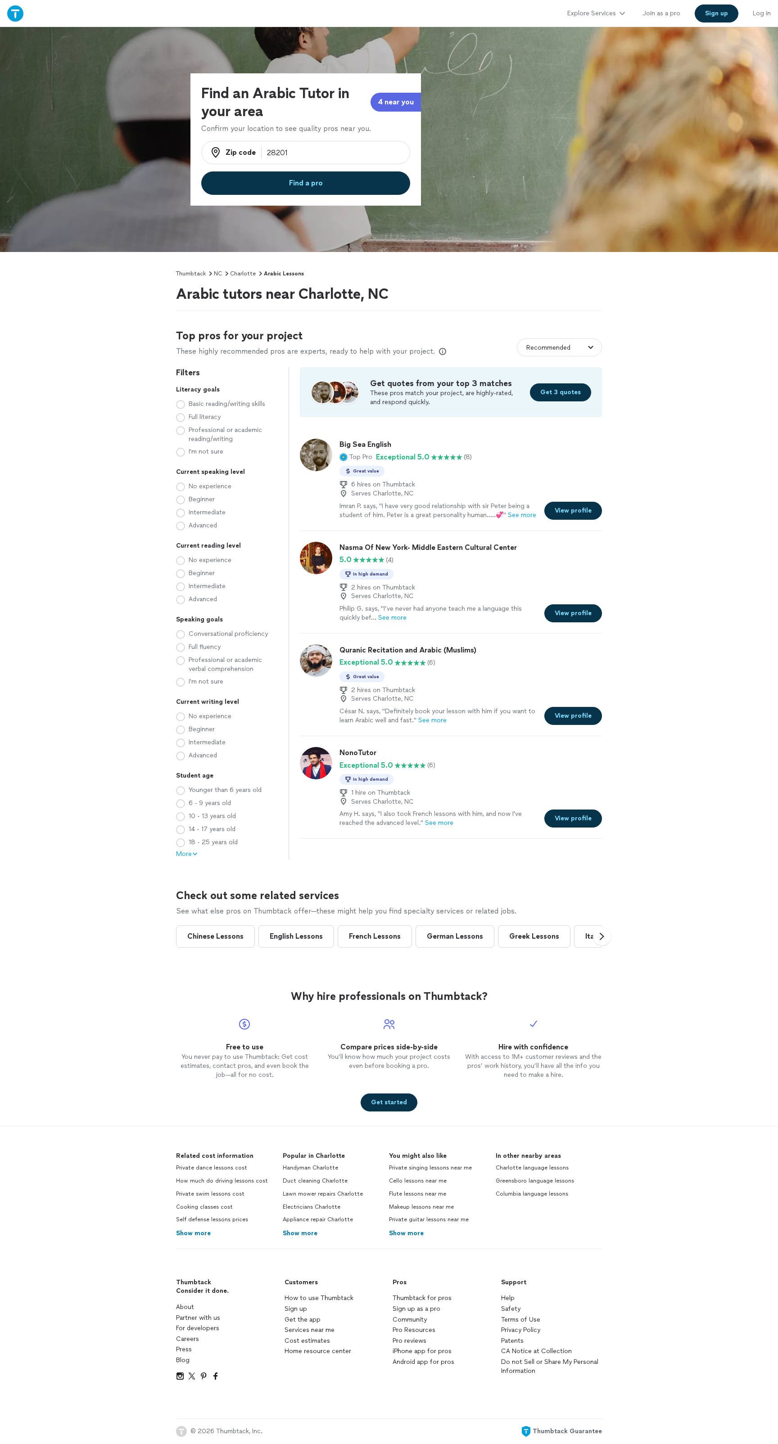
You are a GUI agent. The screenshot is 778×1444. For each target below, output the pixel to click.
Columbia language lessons (532, 1194)
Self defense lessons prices (212, 1219)
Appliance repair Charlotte (318, 1219)
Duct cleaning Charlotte (315, 1181)
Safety (510, 1309)
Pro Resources (414, 1330)
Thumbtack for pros (422, 1298)
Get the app (303, 1319)
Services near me (310, 1330)
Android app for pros (423, 1362)
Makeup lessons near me (421, 1207)
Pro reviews (409, 1341)
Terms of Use (520, 1319)
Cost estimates (307, 1341)
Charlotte (243, 273)
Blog (183, 1360)
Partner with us (198, 1318)
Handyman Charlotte (310, 1168)
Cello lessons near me (418, 1181)
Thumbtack (191, 273)
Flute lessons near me (417, 1194)
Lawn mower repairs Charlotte (323, 1194)
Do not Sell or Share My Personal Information (549, 1366)
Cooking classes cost (204, 1207)
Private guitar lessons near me (429, 1219)
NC (218, 273)
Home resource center (318, 1351)
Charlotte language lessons (532, 1168)
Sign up (296, 1309)
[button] (355, 457)
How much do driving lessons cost (222, 1181)
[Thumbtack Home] (15, 13)
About (185, 1307)
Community (410, 1319)
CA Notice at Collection (536, 1351)
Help (508, 1298)
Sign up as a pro (416, 1309)
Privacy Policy (520, 1330)
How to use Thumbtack (319, 1298)
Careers (187, 1339)
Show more (193, 1233)
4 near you (396, 102)
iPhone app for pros (422, 1351)
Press (184, 1349)
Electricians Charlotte (311, 1207)
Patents (512, 1341)
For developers (197, 1328)
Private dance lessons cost (211, 1168)
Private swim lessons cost (210, 1194)
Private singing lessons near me (430, 1168)
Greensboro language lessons (535, 1181)
